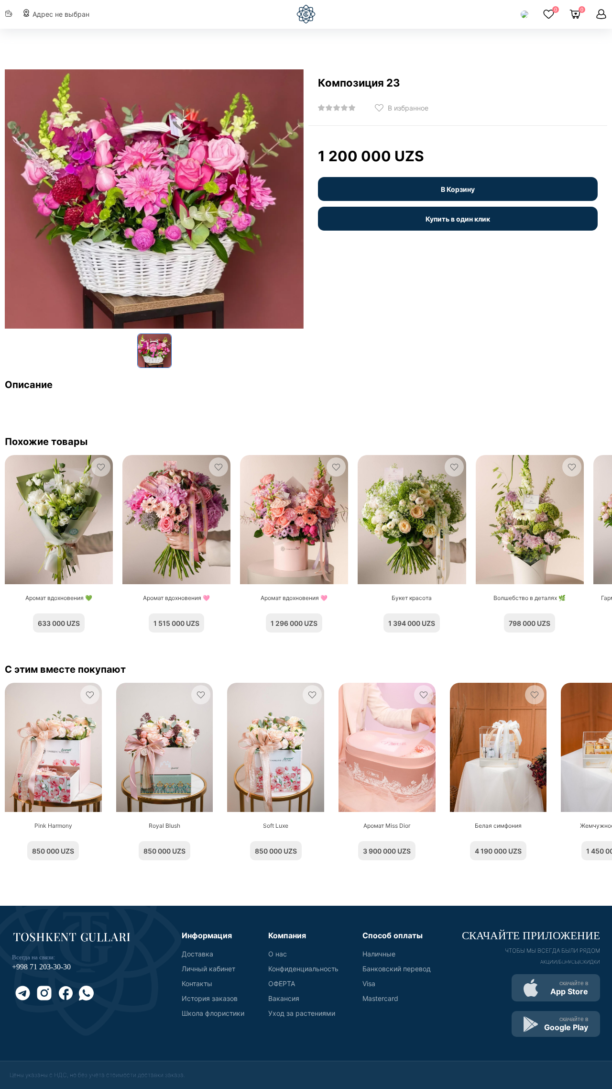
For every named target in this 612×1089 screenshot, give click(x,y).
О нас (277, 954)
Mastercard (380, 998)
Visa (368, 983)
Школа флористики (213, 1013)
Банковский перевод (396, 969)
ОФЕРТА (281, 983)
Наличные (378, 954)
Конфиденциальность (303, 969)
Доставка (197, 954)
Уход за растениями (301, 1013)
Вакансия (283, 998)
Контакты (197, 983)
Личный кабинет (208, 969)
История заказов (210, 998)
